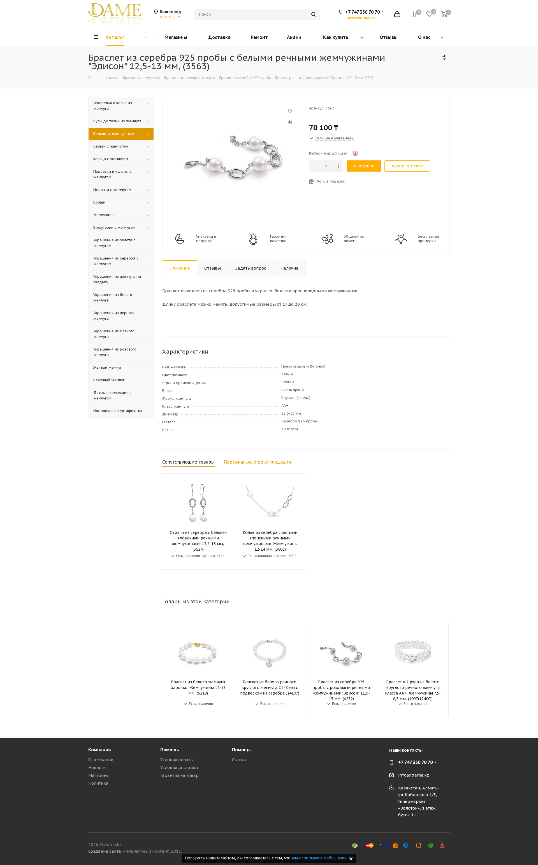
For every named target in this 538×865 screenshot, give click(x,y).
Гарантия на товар (179, 775)
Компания (99, 749)
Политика (98, 783)
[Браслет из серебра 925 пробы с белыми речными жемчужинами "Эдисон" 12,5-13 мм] (234, 113)
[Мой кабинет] (397, 14)
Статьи (239, 759)
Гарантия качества (278, 238)
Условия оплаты (177, 759)
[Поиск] (313, 14)
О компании (100, 759)
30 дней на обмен (354, 238)
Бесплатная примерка (428, 238)
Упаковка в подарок (206, 238)
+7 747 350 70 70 (362, 12)
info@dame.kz (413, 775)
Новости (97, 767)
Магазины (99, 775)
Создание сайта (104, 851)
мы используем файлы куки (319, 858)
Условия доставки (179, 767)
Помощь (169, 749)
